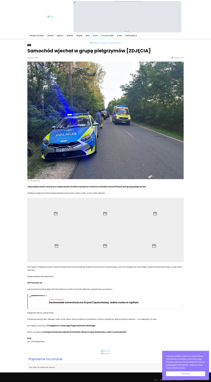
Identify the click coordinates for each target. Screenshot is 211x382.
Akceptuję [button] (185, 374)
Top (29, 45)
